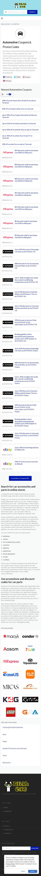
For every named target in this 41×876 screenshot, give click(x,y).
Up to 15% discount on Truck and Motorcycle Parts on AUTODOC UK (27, 308)
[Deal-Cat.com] (20, 5)
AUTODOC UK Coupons (8, 256)
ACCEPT (32, 871)
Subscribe (34, 848)
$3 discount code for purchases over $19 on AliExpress (26, 236)
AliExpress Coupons (8, 157)
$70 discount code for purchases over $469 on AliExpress (26, 151)
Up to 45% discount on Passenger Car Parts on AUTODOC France (27, 349)
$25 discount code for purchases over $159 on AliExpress (26, 208)
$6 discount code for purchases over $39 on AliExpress (26, 222)
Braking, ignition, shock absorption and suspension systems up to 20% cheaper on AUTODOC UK (25, 337)
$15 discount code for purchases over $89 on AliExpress (26, 194)
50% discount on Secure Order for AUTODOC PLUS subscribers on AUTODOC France (25, 408)
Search (32, 12)
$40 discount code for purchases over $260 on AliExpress (26, 180)
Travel (5, 756)
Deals (5, 741)
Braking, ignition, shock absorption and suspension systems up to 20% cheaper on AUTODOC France (25, 422)
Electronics (7, 763)
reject (23, 871)
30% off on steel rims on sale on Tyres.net (17, 144)
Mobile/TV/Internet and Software (15, 748)
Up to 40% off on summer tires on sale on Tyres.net (20, 130)
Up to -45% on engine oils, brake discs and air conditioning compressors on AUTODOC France (26, 380)
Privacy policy (8, 829)
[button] (8, 77)
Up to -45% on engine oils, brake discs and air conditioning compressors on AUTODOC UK (26, 280)
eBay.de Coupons (8, 469)
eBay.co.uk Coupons (8, 455)
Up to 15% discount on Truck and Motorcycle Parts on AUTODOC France (27, 435)
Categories (7, 811)
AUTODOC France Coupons (8, 355)
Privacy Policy (10, 864)
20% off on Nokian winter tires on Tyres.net (17, 109)
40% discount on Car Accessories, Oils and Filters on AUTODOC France (27, 365)
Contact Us (7, 833)
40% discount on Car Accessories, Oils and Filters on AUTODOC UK (27, 265)
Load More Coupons (19, 478)
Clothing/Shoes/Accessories (13, 727)
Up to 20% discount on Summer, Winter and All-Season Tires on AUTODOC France (26, 393)
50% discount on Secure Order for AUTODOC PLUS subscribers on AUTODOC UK (26, 322)
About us (7, 826)
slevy (4, 734)
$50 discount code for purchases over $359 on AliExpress (26, 165)
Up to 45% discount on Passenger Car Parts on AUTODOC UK (27, 250)
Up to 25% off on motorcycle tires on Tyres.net (19, 123)
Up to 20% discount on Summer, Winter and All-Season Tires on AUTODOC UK (26, 294)
